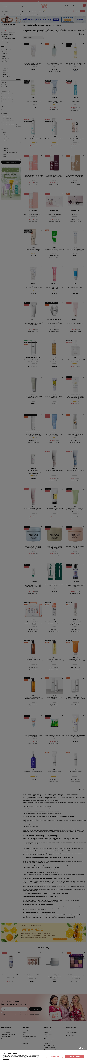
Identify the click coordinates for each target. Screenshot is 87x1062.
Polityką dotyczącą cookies (33, 1055)
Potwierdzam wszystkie (74, 1056)
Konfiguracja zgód (54, 1056)
